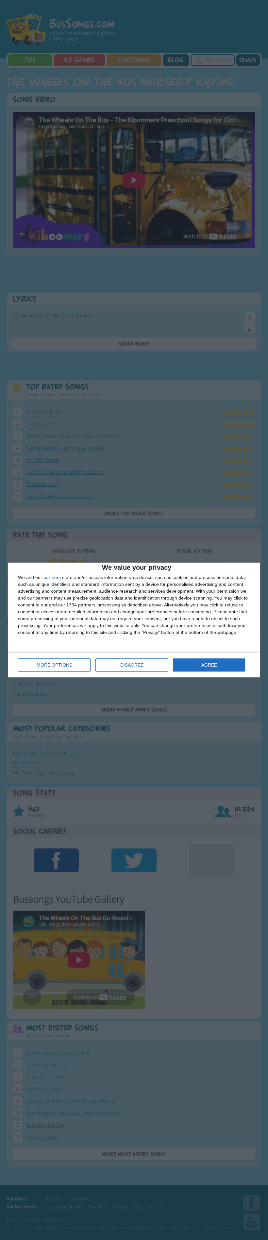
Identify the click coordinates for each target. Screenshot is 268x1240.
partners (52, 577)
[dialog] (134, 620)
